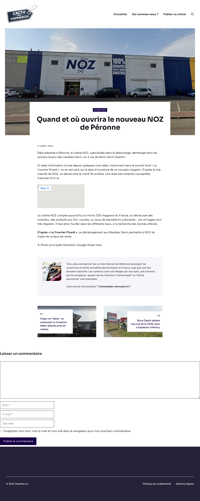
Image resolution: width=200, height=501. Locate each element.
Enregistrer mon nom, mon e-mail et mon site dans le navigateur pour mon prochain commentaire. (67, 431)
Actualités (120, 14)
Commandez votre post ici (114, 286)
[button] (191, 14)
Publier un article (174, 14)
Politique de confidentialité (157, 483)
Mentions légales (185, 483)
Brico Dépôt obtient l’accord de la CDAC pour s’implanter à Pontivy (145, 324)
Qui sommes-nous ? (145, 14)
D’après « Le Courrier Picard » (57, 232)
